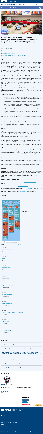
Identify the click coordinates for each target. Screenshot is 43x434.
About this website (16, 431)
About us (7, 7)
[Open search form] (40, 8)
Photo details (40, 34)
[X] (8, 422)
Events (20, 7)
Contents (38, 405)
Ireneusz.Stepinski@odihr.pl (27, 188)
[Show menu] (41, 4)
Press (2, 424)
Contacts (3, 415)
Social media (3, 422)
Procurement (9, 431)
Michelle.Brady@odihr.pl (23, 186)
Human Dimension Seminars (10, 53)
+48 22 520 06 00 (28, 390)
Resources (25, 7)
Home (2, 7)
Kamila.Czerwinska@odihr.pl (30, 182)
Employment (3, 417)
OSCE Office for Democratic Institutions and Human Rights (13, 4)
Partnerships (4, 426)
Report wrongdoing (24, 431)
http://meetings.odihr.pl (28, 149)
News (16, 7)
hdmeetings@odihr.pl (24, 191)
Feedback (30, 431)
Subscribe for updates (5, 420)
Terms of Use (3, 431)
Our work (12, 7)
